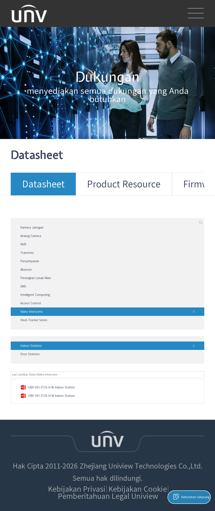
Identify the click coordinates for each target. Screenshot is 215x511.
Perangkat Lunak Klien (35, 278)
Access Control (30, 303)
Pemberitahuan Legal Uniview (108, 496)
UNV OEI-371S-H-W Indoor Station (51, 387)
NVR (23, 244)
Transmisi (27, 252)
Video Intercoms (31, 311)
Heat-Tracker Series (33, 320)
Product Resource (123, 183)
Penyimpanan (29, 261)
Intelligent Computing (35, 294)
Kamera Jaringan (31, 227)
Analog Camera (30, 235)
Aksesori (26, 269)
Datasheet (43, 183)
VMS (23, 286)
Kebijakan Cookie (138, 488)
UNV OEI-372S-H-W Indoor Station (51, 395)
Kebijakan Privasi (76, 488)
